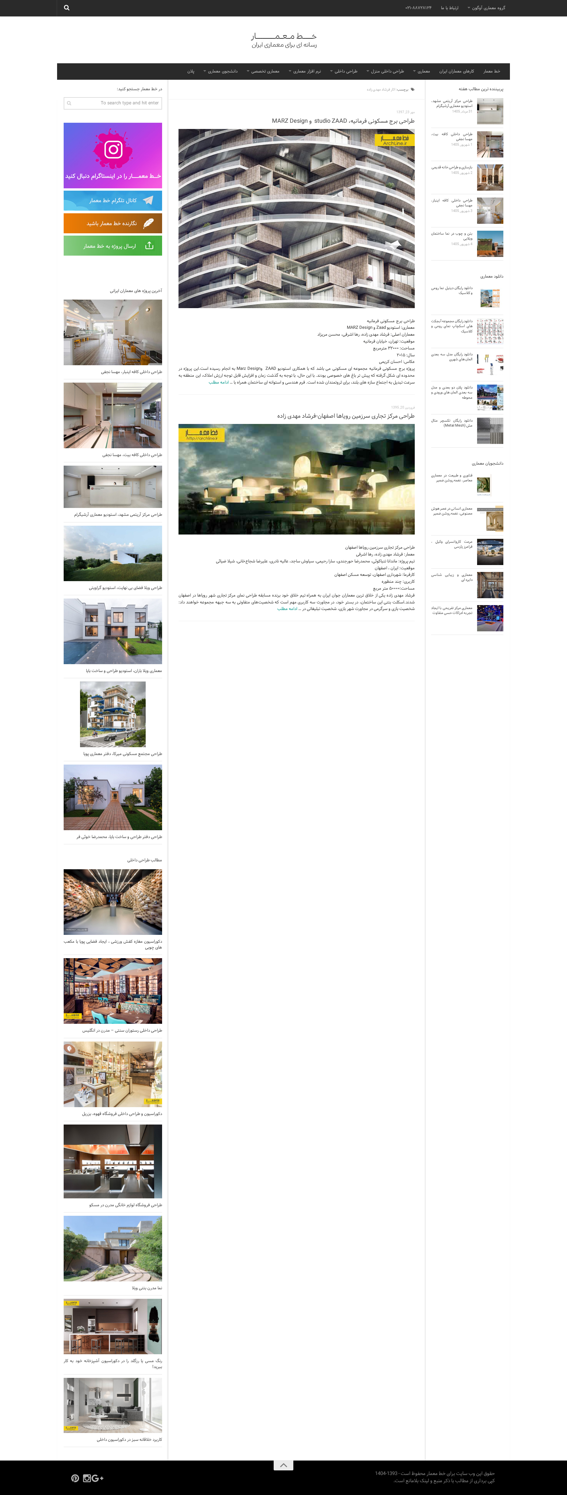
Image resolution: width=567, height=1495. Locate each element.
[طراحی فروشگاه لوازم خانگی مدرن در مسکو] (113, 1161)
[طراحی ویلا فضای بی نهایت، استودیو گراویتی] (113, 553)
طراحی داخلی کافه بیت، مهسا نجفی (132, 455)
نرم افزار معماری (307, 71)
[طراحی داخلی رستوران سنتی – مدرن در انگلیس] (113, 991)
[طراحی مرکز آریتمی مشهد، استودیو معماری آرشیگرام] (113, 487)
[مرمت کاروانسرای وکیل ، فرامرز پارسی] (490, 552)
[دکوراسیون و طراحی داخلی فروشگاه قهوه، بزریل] (113, 1074)
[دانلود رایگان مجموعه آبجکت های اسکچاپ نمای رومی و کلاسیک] (490, 331)
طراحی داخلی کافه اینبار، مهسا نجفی (131, 372)
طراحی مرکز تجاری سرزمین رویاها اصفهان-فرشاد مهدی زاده (346, 416)
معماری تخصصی (265, 71)
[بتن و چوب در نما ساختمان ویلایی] (490, 244)
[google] (98, 1478)
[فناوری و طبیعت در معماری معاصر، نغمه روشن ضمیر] (490, 486)
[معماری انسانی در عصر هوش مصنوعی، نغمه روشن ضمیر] (490, 519)
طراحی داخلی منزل (387, 71)
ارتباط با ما (449, 8)
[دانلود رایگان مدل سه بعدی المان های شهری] (490, 364)
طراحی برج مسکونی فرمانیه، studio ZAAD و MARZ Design (343, 121)
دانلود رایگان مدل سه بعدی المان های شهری (451, 356)
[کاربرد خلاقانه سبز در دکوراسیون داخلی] (113, 1405)
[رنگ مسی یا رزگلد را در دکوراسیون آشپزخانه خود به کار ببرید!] (113, 1326)
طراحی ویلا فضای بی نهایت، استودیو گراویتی (125, 588)
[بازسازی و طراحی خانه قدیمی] (490, 177)
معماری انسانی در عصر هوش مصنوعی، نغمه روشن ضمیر (451, 511)
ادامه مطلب (219, 382)
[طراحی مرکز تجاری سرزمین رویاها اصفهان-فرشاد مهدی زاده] (296, 479)
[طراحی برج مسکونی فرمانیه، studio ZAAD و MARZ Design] (296, 218)
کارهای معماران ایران (456, 71)
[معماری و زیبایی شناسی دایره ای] (490, 585)
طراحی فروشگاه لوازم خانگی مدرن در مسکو (125, 1205)
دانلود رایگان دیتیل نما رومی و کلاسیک (451, 290)
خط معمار (491, 71)
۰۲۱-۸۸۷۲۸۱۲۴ (418, 8)
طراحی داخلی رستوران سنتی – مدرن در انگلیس (122, 1030)
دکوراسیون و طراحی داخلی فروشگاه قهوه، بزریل (122, 1114)
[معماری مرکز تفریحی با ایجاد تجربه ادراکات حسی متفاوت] (490, 618)
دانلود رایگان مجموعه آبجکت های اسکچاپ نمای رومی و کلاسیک (451, 326)
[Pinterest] (75, 1478)
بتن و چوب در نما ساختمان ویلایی (451, 236)
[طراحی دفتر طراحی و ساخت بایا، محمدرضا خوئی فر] (113, 797)
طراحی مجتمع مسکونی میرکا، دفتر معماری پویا (122, 754)
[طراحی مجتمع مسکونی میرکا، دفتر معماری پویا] (113, 714)
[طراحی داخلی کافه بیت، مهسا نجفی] (113, 415)
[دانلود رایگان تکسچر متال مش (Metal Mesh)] (490, 431)
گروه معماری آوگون (488, 8)
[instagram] (87, 1478)
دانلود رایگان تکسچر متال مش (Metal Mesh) (451, 423)
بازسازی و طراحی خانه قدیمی (451, 167)
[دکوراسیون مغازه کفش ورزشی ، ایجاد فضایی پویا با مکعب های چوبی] (113, 902)
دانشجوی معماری (223, 71)
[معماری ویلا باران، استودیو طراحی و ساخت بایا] (113, 631)
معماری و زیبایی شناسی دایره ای (451, 577)
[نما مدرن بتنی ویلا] (113, 1248)
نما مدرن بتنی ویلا (147, 1288)
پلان (190, 71)
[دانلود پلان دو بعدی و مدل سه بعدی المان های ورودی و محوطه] (490, 398)
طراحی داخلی (346, 71)
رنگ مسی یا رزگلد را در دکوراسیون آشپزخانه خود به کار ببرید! (113, 1364)
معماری (424, 71)
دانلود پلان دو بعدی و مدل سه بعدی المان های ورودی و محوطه (451, 393)
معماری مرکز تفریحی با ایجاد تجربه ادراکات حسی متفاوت (451, 610)
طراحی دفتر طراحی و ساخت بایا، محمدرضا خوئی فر (119, 837)
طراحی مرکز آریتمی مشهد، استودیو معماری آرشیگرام (118, 514)
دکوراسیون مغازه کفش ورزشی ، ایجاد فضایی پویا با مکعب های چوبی (113, 944)
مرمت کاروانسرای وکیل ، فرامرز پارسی (451, 544)
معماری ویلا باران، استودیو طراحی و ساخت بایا (124, 671)
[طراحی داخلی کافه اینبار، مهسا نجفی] (113, 332)
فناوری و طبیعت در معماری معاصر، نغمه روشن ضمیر (451, 478)
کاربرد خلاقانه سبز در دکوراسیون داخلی (129, 1439)
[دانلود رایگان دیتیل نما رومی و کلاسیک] (490, 298)
